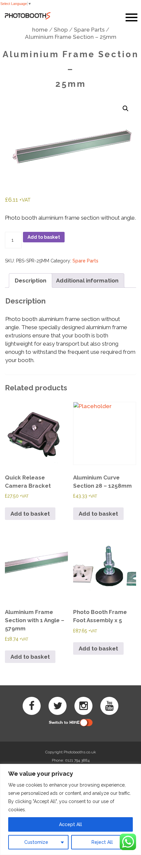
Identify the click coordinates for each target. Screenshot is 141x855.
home (40, 29)
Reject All (102, 842)
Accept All (70, 824)
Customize (36, 842)
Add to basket (44, 237)
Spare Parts (89, 29)
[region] (70, 809)
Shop (61, 29)
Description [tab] (30, 280)
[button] (125, 108)
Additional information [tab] (87, 280)
